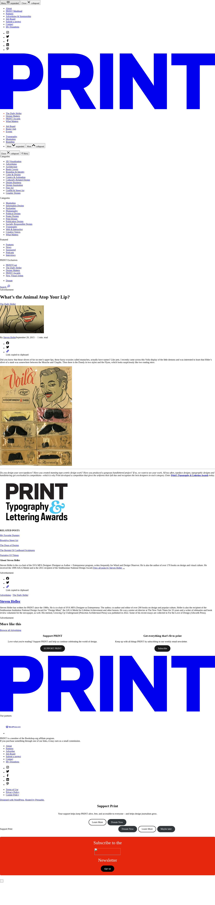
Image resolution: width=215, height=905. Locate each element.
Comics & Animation (15, 177)
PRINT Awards (13, 118)
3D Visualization (13, 161)
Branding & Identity (15, 172)
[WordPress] (13, 733)
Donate (9, 280)
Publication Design (14, 221)
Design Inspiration (14, 185)
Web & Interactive (14, 229)
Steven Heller (9, 337)
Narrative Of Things (9, 555)
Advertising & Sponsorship (18, 16)
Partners (9, 13)
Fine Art (9, 188)
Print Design (11, 219)
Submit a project (13, 21)
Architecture (11, 166)
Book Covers (12, 169)
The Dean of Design (9, 545)
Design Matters (13, 116)
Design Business (13, 182)
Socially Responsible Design (19, 224)
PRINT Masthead (14, 11)
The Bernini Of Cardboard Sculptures (17, 550)
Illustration (11, 139)
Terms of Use (12, 789)
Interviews (11, 255)
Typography (11, 136)
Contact (9, 24)
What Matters (12, 121)
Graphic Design (13, 193)
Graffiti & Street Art (15, 190)
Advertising (11, 164)
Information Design (15, 205)
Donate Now (117, 822)
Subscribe (162, 648)
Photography (12, 211)
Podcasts (10, 252)
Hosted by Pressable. (34, 800)
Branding (10, 142)
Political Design (13, 213)
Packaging (11, 208)
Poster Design (12, 216)
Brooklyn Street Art (9, 540)
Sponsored (11, 250)
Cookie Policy (12, 795)
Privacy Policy (12, 792)
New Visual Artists (14, 275)
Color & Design (13, 174)
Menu (26, 154)
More (15, 146)
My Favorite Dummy (10, 535)
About (9, 8)
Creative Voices (13, 232)
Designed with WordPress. (12, 800)
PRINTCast (11, 265)
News (8, 247)
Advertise (10, 751)
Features (10, 244)
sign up (107, 868)
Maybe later (166, 829)
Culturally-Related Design (18, 180)
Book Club (11, 129)
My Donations (12, 27)
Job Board (10, 19)
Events (9, 131)
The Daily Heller (14, 113)
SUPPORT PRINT (53, 648)
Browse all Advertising (10, 630)
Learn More (97, 822)
